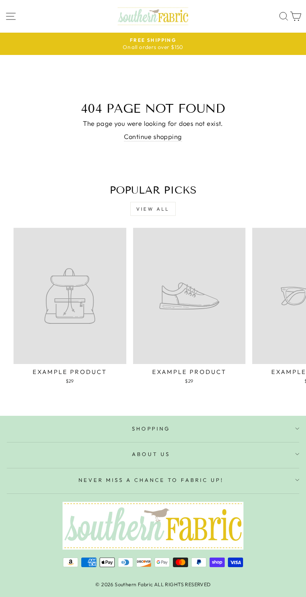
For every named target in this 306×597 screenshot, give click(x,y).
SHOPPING (151, 428)
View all (153, 209)
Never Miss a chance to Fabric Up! (150, 480)
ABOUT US (151, 454)
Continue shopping (153, 136)
